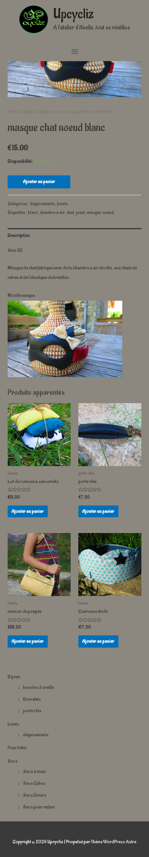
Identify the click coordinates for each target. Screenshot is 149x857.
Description (19, 235)
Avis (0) (15, 250)
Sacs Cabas (34, 783)
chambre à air (52, 212)
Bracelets (32, 699)
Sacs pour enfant (39, 807)
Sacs (13, 761)
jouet (80, 212)
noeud (108, 212)
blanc (33, 212)
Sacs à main (34, 771)
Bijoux (14, 677)
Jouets (13, 724)
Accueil (14, 112)
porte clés (32, 711)
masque (94, 212)
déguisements (36, 735)
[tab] (74, 235)
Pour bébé (17, 748)
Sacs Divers (34, 795)
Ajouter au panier (39, 181)
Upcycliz (73, 14)
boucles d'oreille (38, 687)
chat (70, 212)
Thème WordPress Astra (113, 842)
